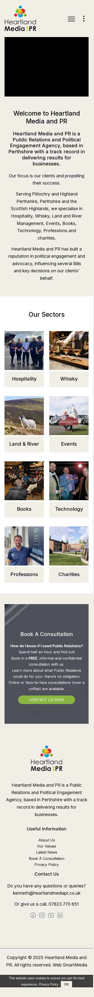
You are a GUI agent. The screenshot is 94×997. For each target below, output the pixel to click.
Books (24, 509)
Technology (69, 509)
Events (69, 444)
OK (66, 984)
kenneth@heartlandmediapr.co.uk (46, 893)
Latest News (46, 852)
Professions (24, 574)
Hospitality (24, 379)
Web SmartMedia (70, 965)
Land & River (24, 444)
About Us (46, 840)
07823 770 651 (64, 904)
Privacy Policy (46, 864)
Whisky (69, 379)
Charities (69, 574)
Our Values (46, 846)
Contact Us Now (46, 700)
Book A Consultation (46, 858)
